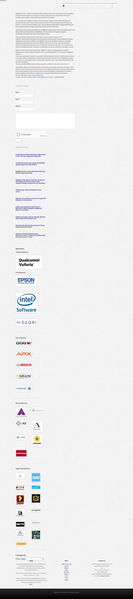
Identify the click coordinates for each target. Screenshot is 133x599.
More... (31, 584)
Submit (66, 566)
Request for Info (104, 576)
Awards (99, 5)
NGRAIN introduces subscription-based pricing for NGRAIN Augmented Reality (30, 172)
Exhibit (66, 568)
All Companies (21, 543)
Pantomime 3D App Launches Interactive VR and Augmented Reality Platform (30, 226)
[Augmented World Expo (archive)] (27, 12)
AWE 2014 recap (66, 564)
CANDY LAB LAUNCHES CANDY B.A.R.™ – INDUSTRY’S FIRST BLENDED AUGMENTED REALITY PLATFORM (29, 208)
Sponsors (66, 572)
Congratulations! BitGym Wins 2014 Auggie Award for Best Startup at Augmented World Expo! (30, 155)
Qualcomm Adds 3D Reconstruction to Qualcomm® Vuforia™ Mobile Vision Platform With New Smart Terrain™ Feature (30, 235)
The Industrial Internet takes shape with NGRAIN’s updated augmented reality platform (30, 163)
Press (66, 578)
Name (18, 92)
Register (71, 5)
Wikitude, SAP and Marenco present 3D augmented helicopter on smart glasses (31, 199)
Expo (92, 5)
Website (18, 106)
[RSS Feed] (115, 6)
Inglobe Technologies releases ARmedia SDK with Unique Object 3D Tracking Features (30, 217)
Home (63, 5)
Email (18, 99)
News (66, 576)
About (107, 5)
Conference (82, 5)
